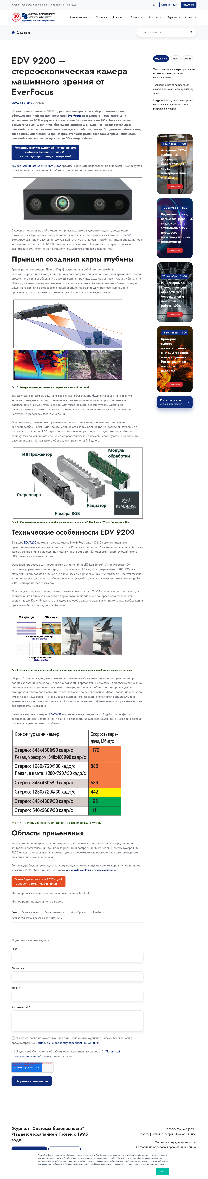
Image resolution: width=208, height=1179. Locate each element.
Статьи (135, 17)
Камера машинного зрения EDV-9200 (36, 166)
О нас (189, 17)
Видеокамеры (29, 912)
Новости (117, 17)
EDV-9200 (127, 235)
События (101, 17)
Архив (187, 58)
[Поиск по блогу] (191, 32)
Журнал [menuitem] (180, 1134)
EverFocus (74, 116)
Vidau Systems (78, 912)
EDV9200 (30, 542)
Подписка (189, 4)
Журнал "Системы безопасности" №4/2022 (37, 918)
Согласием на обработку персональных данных (67, 1043)
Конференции (169, 4)
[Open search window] (154, 4)
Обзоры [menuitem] (167, 1134)
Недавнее (161, 58)
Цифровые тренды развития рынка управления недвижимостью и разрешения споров (173, 104)
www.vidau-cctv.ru (78, 870)
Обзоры (153, 17)
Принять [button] (163, 1171)
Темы (176, 58)
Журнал (171, 17)
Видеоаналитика (54, 912)
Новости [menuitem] (143, 1134)
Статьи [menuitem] (156, 1134)
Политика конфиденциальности (175, 1142)
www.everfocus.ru (106, 870)
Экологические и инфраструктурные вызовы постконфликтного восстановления (174, 73)
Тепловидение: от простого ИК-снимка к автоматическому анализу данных (173, 89)
